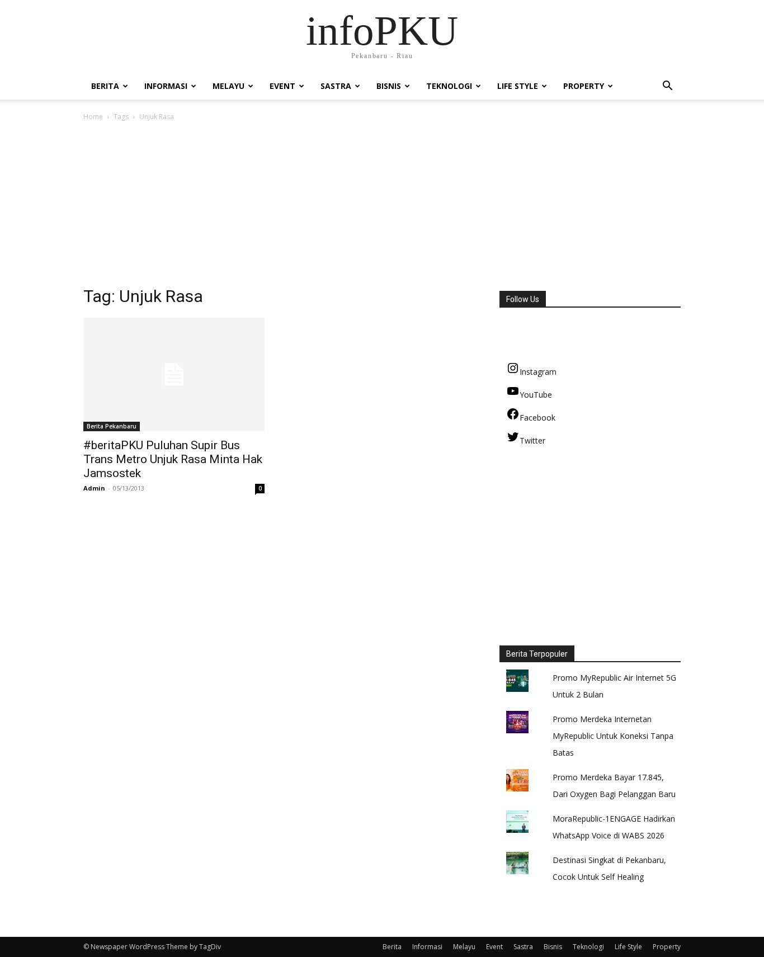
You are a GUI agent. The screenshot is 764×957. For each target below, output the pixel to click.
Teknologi (449, 86)
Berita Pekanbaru (111, 426)
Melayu (228, 86)
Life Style (517, 86)
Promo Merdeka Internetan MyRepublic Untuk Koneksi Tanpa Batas (613, 736)
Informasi (165, 86)
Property (583, 86)
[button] (667, 87)
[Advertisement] (382, 207)
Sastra (335, 86)
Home (93, 116)
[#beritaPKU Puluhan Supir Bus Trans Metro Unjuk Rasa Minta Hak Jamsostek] (174, 374)
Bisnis (388, 86)
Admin (94, 488)
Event (282, 86)
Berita (105, 86)
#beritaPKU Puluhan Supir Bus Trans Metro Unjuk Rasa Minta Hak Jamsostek (172, 459)
